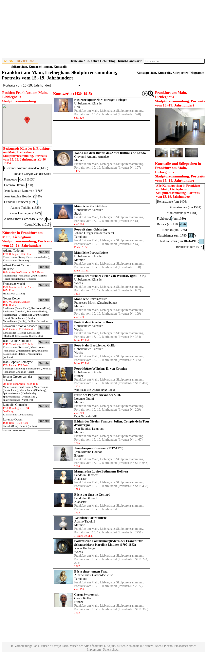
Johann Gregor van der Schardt (94, 233)
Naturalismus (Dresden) (23, 317)
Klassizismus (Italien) (37, 257)
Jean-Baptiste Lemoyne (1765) (23, 190)
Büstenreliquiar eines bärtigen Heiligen (100, 99)
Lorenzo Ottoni (84, 398)
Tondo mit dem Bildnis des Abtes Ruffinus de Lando (110, 153)
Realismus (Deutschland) (16, 308)
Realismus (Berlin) (36, 311)
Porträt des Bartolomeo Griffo (94, 345)
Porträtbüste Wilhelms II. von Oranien (100, 368)
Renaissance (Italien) (14, 332)
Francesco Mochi (85, 302)
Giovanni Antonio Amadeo (91, 156)
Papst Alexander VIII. (85, 416)
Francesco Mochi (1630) (19, 179)
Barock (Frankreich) (14, 368)
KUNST (9, 61)
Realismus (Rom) (40, 308)
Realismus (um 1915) (189, 246)
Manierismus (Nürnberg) (32, 390)
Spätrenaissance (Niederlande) (19, 393)
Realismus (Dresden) (14, 311)
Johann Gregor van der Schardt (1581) (38, 173)
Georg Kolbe (82, 598)
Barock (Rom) (10, 426)
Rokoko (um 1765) (174, 230)
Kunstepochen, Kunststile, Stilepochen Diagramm (170, 72)
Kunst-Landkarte (130, 61)
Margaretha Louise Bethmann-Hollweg (101, 471)
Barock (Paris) (33, 368)
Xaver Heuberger (85, 548)
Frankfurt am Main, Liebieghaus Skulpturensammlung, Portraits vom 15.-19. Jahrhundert (109, 112)
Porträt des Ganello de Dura (93, 322)
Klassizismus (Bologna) (16, 260)
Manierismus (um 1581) (182, 213)
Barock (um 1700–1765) (172, 224)
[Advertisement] (103, 30)
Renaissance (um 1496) (172, 201)
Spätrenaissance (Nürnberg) (18, 399)
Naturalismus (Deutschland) (18, 314)
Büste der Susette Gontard (92, 494)
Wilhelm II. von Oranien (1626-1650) (94, 389)
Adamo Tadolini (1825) (26, 207)
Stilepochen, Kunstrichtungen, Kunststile (39, 66)
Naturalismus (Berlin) (14, 321)
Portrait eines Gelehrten (90, 229)
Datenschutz (110, 649)
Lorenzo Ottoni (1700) (18, 185)
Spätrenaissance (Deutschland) (19, 396)
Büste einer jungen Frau (91, 571)
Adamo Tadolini (84, 521)
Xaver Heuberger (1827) (25, 213)
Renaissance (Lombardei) (29, 335)
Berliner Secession (37, 321)
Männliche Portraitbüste (91, 252)
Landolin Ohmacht (86, 475)
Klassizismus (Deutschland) (32, 350)
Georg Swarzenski (86, 594)
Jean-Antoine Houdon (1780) (23, 196)
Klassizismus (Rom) (13, 257)
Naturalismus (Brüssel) (23, 278)
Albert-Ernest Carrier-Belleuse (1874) (28, 219)
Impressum (94, 649)
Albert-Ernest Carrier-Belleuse (93, 575)
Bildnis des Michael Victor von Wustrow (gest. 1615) (110, 275)
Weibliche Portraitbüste (90, 517)
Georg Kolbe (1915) (37, 224)
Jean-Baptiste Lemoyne (89, 428)
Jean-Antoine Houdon (88, 452)
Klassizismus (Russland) (16, 347)
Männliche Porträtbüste (90, 206)
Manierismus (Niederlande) (18, 386)
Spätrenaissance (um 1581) (184, 207)
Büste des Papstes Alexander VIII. (97, 395)
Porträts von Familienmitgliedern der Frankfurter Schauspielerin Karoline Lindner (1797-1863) (108, 542)
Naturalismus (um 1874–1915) (179, 241)
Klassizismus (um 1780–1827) (176, 235)
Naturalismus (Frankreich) (17, 275)
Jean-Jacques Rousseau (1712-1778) (98, 448)
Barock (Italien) (28, 426)
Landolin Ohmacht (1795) (20, 202)
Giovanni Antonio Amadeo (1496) (26, 168)
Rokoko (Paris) (25, 371)
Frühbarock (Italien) (14, 293)
